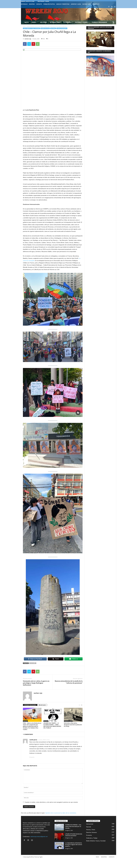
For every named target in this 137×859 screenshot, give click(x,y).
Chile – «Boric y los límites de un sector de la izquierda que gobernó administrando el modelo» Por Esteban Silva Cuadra (32, 726)
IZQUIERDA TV (95, 4)
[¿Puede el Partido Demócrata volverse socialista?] (59, 836)
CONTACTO (39, 4)
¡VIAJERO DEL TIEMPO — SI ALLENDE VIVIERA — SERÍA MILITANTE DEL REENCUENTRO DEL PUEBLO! (52, 725)
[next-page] (82, 705)
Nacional (43, 22)
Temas (33, 22)
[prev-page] (79, 705)
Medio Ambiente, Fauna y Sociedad (35, 26)
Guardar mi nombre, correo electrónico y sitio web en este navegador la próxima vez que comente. (51, 802)
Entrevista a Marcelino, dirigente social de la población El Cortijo (73, 724)
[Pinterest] (33, 44)
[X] (29, 44)
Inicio (26, 22)
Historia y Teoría (81, 22)
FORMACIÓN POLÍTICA (49, 4)
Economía (67, 22)
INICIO (97, 857)
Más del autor (42, 705)
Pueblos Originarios (99, 22)
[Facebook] (109, 6)
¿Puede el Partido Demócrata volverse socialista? (73, 834)
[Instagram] (112, 6)
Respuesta (31, 757)
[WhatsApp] (38, 44)
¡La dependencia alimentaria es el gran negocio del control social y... (73, 844)
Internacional (55, 22)
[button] (113, 22)
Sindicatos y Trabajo (91, 838)
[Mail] (115, 6)
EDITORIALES (24, 4)
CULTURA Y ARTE (86, 4)
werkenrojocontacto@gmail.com (39, 836)
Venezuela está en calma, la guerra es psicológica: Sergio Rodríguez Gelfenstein (36, 683)
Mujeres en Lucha (45, 28)
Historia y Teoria (68, 721)
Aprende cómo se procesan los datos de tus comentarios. (61, 813)
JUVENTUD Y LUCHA (76, 4)
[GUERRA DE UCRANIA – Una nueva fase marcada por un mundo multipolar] (59, 827)
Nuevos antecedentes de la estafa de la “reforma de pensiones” (68, 682)
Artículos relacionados (30, 705)
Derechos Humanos (91, 832)
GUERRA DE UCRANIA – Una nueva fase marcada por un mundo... (73, 826)
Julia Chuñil (33, 663)
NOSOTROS (32, 4)
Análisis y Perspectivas (62, 4)
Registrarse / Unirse (43, 1)
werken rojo (28, 38)
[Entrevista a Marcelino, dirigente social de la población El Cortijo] (73, 715)
